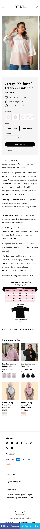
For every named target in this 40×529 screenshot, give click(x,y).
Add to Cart (20, 144)
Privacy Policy (23, 522)
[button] (2, 6)
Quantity (8, 133)
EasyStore (28, 518)
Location (9, 479)
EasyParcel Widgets (13, 482)
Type (7, 123)
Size (8, 111)
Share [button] (10, 151)
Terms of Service (11, 522)
